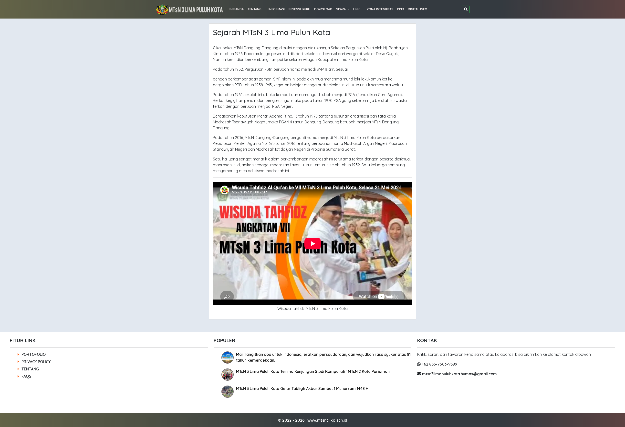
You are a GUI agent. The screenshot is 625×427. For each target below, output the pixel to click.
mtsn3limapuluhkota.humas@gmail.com (459, 373)
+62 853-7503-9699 (439, 364)
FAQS (26, 376)
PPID (400, 9)
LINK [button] (357, 9)
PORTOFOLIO (33, 354)
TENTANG (30, 369)
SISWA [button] (341, 9)
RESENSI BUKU (299, 9)
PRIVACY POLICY (36, 361)
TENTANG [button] (255, 9)
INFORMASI (277, 9)
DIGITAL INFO (417, 9)
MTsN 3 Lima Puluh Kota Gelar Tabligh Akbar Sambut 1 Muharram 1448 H (302, 388)
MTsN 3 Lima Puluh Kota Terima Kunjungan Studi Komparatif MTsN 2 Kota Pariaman (313, 371)
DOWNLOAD (323, 9)
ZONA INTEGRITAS (380, 9)
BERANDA (236, 9)
